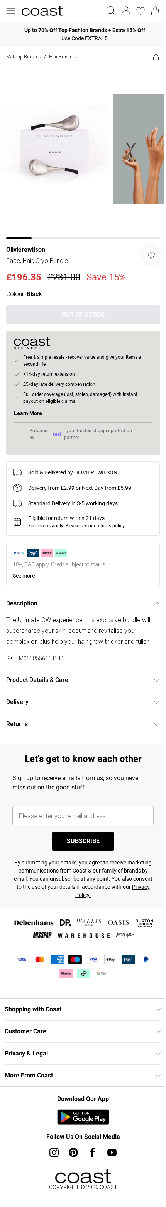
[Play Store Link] (83, 1117)
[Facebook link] (92, 1152)
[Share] (156, 57)
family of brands (121, 871)
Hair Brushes (62, 57)
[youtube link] (112, 1152)
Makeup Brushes (23, 57)
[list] (83, 152)
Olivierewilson (25, 249)
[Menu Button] (10, 10)
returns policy (111, 525)
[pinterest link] (73, 1152)
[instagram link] (54, 1152)
